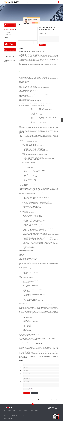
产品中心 (33, 2)
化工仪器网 (8, 418)
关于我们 (27, 2)
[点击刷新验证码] (30, 389)
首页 (4, 410)
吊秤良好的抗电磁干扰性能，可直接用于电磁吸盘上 (10, 61)
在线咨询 (41, 44)
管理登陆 (12, 418)
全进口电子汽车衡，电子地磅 (10, 29)
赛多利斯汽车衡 (8, 32)
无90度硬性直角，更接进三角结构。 (9, 56)
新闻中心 (38, 2)
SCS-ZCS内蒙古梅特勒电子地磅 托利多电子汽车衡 (30, 399)
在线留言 (48, 2)
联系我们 (53, 2)
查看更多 (6, 37)
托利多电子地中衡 (8, 34)
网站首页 (22, 2)
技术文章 (43, 2)
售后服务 (5, 67)
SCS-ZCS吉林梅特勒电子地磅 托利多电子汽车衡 (52, 399)
